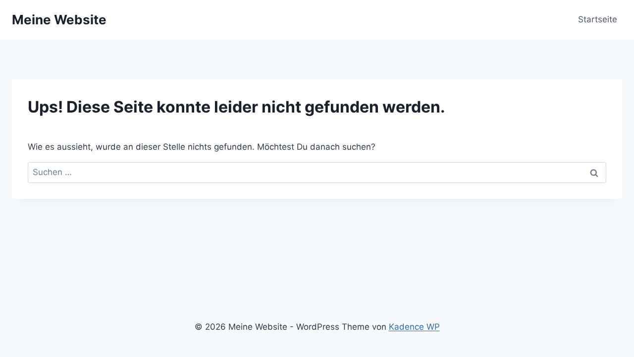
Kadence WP (414, 327)
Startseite (597, 19)
